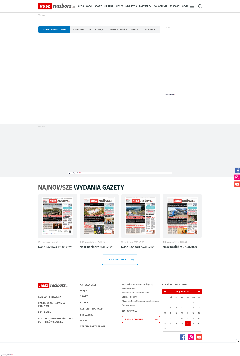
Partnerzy (145, 6)
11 (170, 313)
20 (182, 318)
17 (165, 318)
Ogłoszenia (160, 6)
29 (193, 324)
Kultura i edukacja (91, 308)
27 (182, 324)
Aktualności (85, 6)
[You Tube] (199, 337)
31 (165, 329)
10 (165, 313)
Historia (83, 320)
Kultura (108, 6)
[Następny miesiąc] (165, 291)
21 (187, 318)
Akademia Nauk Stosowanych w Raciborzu (140, 301)
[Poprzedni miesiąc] (199, 291)
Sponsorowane (128, 305)
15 (193, 313)
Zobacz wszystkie (116, 259)
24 (165, 324)
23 (199, 318)
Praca (134, 29)
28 (188, 324)
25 (171, 324)
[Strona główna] (56, 6)
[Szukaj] (200, 6)
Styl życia (131, 6)
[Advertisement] (120, 151)
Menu (185, 6)
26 (176, 324)
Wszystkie (78, 29)
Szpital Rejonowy (129, 297)
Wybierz (149, 29)
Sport (98, 6)
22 (193, 318)
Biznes (119, 6)
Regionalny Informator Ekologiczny (137, 284)
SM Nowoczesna (129, 288)
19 (176, 318)
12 (176, 313)
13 (182, 313)
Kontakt (174, 6)
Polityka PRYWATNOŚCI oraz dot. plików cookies (55, 320)
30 (199, 324)
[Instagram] (191, 337)
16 (199, 313)
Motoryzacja (96, 29)
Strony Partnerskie (92, 326)
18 (171, 318)
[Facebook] (182, 337)
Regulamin (44, 312)
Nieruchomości (118, 29)
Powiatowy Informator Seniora (135, 293)
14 (187, 313)
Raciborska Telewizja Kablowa (51, 304)
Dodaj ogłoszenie (135, 319)
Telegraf (83, 290)
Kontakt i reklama (49, 296)
